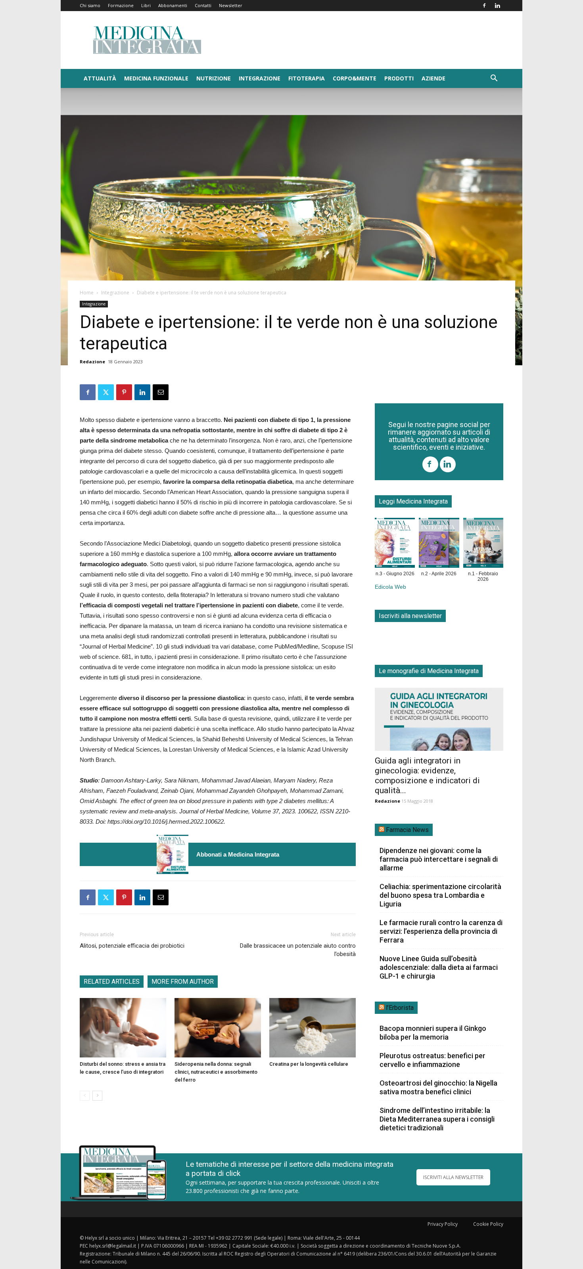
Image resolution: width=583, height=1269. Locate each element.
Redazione (92, 361)
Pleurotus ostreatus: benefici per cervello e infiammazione (432, 1060)
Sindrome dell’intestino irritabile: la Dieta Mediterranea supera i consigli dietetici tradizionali (437, 1119)
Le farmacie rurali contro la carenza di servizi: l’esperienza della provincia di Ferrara (441, 931)
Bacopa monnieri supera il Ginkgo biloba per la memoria (433, 1032)
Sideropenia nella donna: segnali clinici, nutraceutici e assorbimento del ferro (216, 1072)
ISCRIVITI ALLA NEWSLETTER (453, 1177)
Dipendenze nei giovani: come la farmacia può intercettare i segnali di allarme (439, 859)
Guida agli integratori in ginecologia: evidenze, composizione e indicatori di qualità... (427, 775)
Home (87, 292)
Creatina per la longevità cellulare (308, 1064)
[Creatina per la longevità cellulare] (312, 1027)
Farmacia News (407, 830)
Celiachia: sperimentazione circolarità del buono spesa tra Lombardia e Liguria (440, 895)
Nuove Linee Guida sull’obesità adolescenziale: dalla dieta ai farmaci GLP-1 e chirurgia (439, 967)
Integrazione (259, 78)
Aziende (433, 78)
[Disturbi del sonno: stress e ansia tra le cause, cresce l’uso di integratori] (123, 1027)
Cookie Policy (488, 1224)
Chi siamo (90, 5)
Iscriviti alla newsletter (410, 616)
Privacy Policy (443, 1224)
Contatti (203, 5)
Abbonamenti (172, 5)
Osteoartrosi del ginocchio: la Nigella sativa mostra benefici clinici (438, 1087)
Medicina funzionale (156, 78)
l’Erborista (400, 1007)
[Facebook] (484, 5)
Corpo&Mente (354, 78)
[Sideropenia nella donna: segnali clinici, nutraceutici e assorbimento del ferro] (218, 1027)
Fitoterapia (306, 78)
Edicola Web (390, 587)
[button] (493, 79)
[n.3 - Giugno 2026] (172, 854)
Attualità (100, 78)
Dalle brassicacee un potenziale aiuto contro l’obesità (298, 950)
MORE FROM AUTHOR (183, 981)
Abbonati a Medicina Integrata (237, 854)
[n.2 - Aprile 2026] (439, 544)
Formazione (121, 5)
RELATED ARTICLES (112, 981)
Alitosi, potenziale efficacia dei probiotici (132, 945)
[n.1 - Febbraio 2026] (483, 544)
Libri (146, 5)
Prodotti (399, 78)
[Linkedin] (497, 5)
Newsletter (230, 5)
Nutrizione (213, 78)
